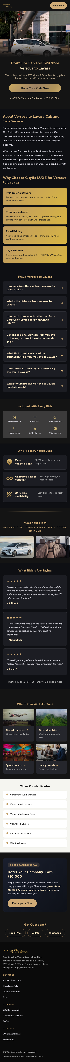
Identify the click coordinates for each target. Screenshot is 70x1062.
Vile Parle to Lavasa (20, 833)
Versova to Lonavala (21, 804)
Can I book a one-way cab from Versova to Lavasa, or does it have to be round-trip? (31, 338)
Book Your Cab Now (35, 88)
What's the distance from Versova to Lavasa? (29, 303)
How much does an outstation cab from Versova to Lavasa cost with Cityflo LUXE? (31, 320)
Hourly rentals (10, 986)
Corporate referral (13, 1015)
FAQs (6, 1021)
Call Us (35, 933)
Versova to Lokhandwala (23, 794)
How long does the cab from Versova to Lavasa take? (31, 288)
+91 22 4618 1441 (12, 1034)
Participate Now (22, 903)
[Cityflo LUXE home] (8, 5)
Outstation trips (11, 991)
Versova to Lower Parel (22, 814)
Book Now (58, 5)
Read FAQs (15, 933)
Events (6, 997)
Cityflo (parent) (11, 1010)
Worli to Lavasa (18, 843)
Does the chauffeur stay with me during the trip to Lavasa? (31, 370)
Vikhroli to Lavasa (19, 823)
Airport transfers (12, 980)
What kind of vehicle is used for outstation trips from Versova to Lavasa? (32, 355)
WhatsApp (55, 933)
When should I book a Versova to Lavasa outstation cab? (31, 385)
